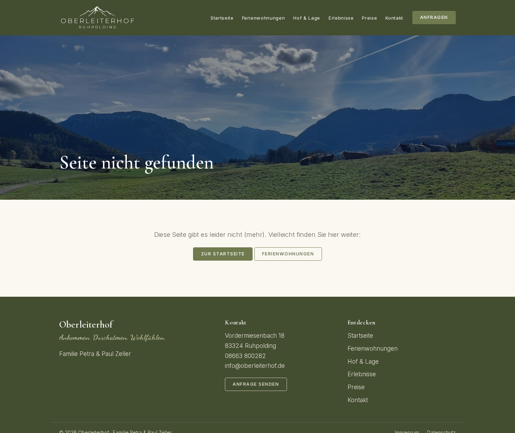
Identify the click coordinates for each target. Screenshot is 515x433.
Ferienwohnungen (263, 18)
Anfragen (434, 17)
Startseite (222, 18)
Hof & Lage (306, 18)
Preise (369, 18)
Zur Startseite (223, 253)
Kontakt (394, 18)
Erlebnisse (341, 18)
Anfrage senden (256, 384)
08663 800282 (245, 355)
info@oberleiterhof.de (255, 365)
